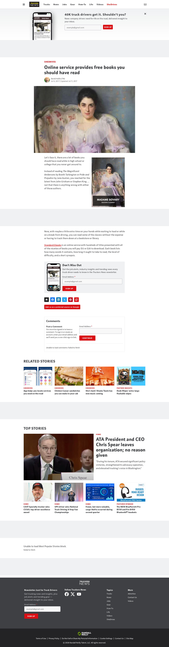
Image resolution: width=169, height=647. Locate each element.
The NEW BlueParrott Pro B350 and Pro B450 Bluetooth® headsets (128, 510)
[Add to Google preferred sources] (76, 299)
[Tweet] (64, 299)
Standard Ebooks (52, 244)
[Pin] (70, 299)
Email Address (68, 277)
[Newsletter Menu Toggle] (145, 4)
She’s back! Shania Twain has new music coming (99, 392)
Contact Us (119, 638)
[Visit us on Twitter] (73, 594)
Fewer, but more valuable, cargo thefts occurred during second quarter (99, 510)
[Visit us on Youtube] (79, 594)
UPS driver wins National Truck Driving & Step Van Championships (66, 510)
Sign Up (108, 27)
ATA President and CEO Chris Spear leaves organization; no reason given (120, 447)
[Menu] (23, 4)
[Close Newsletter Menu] (145, 13)
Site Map (129, 638)
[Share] (52, 299)
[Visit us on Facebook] (67, 594)
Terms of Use (41, 638)
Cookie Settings (106, 638)
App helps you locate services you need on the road (37, 392)
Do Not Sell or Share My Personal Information (79, 638)
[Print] (46, 299)
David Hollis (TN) (58, 78)
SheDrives (50, 61)
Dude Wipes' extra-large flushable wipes (128, 392)
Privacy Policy (54, 638)
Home (98, 434)
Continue (87, 338)
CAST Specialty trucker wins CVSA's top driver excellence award (37, 510)
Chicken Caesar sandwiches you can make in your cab (67, 392)
